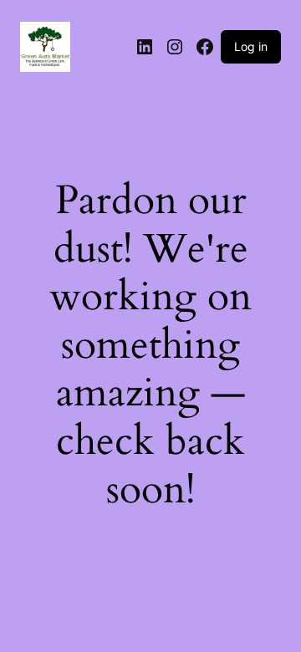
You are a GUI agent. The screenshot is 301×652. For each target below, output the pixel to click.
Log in (251, 46)
